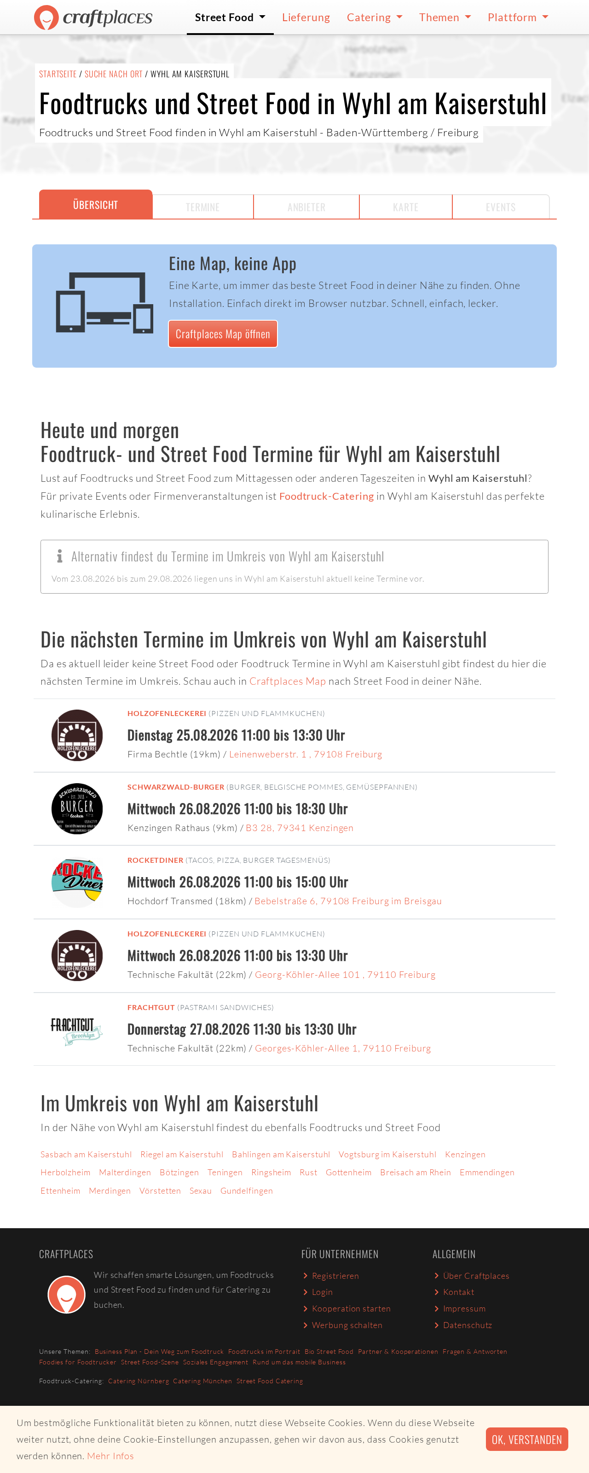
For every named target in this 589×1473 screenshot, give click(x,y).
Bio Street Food (329, 1351)
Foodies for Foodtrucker (78, 1362)
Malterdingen (125, 1172)
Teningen (225, 1172)
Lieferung (306, 17)
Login (323, 1292)
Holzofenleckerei (167, 713)
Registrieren (336, 1276)
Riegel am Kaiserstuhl (182, 1154)
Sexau (201, 1190)
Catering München (202, 1381)
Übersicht (95, 204)
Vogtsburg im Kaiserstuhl (388, 1154)
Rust (309, 1172)
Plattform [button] (513, 17)
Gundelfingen (246, 1190)
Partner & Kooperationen (398, 1351)
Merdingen (110, 1190)
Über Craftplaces (476, 1276)
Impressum (464, 1308)
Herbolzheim (65, 1172)
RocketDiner (155, 859)
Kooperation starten (351, 1308)
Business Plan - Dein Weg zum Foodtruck (159, 1351)
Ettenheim (60, 1190)
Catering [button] (370, 17)
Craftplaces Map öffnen (223, 333)
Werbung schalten (347, 1325)
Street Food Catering (270, 1381)
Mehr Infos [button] (110, 1455)
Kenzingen (465, 1154)
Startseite (58, 74)
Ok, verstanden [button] (527, 1439)
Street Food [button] (225, 17)
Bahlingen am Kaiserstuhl (281, 1154)
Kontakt (458, 1292)
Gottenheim (349, 1172)
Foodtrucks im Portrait (264, 1351)
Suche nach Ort (114, 74)
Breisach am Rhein (415, 1172)
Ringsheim (271, 1172)
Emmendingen (487, 1172)
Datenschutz (468, 1325)
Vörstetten (160, 1190)
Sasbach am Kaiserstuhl (86, 1154)
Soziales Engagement (215, 1362)
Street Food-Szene (150, 1362)
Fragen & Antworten (475, 1351)
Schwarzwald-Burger (176, 786)
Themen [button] (440, 17)
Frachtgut (151, 1007)
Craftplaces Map (288, 681)
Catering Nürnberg (138, 1381)
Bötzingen (179, 1172)
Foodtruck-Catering (326, 496)
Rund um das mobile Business (299, 1362)
